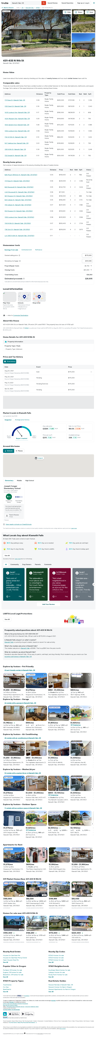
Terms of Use (57, 1021)
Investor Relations (48, 1021)
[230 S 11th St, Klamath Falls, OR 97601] (58, 783)
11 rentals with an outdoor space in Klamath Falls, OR (23, 808)
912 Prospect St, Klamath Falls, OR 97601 (19, 211)
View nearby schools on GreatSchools (19, 524)
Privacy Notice (79, 1021)
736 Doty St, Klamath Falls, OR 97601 (17, 229)
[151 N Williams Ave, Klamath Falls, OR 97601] (14, 680)
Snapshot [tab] (8, 420)
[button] (43, 3)
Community (14, 564)
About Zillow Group (17, 1021)
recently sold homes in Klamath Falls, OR (18, 656)
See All (8, 555)
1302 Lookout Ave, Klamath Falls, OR (17, 131)
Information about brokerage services (15, 1006)
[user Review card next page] (93, 584)
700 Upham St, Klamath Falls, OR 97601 (18, 205)
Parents (38, 564)
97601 (38, 8)
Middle (19, 480)
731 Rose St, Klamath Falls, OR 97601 (17, 181)
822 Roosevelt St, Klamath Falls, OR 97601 (19, 187)
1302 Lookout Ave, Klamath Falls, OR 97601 (19, 217)
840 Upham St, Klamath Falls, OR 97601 (18, 200)
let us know (63, 1028)
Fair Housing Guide (27, 1021)
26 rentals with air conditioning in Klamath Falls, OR (23, 738)
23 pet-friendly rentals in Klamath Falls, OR (20, 670)
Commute (47, 564)
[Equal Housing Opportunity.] (25, 1033)
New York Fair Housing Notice (10, 1005)
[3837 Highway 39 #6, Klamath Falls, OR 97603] (81, 680)
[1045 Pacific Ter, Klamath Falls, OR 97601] (58, 818)
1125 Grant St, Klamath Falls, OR (15, 106)
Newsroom (40, 1021)
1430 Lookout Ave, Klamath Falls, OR (17, 112)
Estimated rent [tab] (27, 250)
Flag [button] (20, 596)
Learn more (74, 528)
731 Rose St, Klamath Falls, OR (15, 100)
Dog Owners (26, 564)
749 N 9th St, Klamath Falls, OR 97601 (18, 223)
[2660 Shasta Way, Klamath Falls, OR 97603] (58, 680)
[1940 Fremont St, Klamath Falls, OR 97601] (82, 889)
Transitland (26, 995)
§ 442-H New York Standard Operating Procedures (15, 1003)
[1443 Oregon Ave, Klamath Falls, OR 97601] (59, 923)
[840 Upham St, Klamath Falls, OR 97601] (36, 923)
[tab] (9, 361)
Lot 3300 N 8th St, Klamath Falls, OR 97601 (19, 236)
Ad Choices (86, 1021)
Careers (35, 1021)
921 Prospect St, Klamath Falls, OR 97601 (19, 196)
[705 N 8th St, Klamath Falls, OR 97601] (82, 923)
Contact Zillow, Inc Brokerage (11, 1009)
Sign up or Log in (83, 3)
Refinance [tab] (38, 250)
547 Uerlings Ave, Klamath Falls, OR (16, 143)
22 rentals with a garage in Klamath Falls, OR (20, 703)
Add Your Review (48, 604)
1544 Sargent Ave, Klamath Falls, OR (17, 125)
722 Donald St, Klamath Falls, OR (15, 155)
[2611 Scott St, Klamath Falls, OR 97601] (81, 713)
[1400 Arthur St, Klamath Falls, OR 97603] (36, 680)
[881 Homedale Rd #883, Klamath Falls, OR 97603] (14, 713)
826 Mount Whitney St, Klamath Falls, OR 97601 (21, 175)
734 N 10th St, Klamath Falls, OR (16, 137)
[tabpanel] (48, 268)
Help (73, 1021)
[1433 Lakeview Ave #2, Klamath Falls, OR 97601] (81, 748)
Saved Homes (53, 3)
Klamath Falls (30, 8)
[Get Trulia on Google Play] (27, 1014)
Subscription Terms (66, 1021)
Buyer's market (21, 438)
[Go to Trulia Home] (6, 3)
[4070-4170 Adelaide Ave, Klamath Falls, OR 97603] (36, 783)
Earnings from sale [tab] (11, 250)
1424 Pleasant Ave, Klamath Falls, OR (17, 119)
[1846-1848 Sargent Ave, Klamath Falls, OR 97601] (59, 854)
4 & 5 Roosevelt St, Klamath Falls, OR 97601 (19, 192)
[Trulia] (5, 1014)
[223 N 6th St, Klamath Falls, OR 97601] (36, 854)
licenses (53, 1000)
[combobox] (28, 3)
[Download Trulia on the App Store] (14, 1014)
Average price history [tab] (22, 420)
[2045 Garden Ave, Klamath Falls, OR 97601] (14, 889)
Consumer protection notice (32, 1006)
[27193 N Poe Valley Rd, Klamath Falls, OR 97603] (58, 713)
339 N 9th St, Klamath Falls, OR (15, 149)
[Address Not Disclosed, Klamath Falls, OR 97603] (36, 713)
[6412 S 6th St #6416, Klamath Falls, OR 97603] (58, 748)
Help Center (40, 1033)
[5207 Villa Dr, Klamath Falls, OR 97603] (81, 818)
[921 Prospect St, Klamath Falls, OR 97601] (14, 923)
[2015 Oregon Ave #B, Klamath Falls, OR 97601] (14, 818)
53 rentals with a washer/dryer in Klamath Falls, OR (23, 773)
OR (22, 8)
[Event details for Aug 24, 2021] (91, 372)
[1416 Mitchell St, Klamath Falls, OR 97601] (59, 889)
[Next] (92, 684)
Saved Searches (67, 3)
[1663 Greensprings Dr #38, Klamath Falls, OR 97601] (36, 889)
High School (29, 480)
